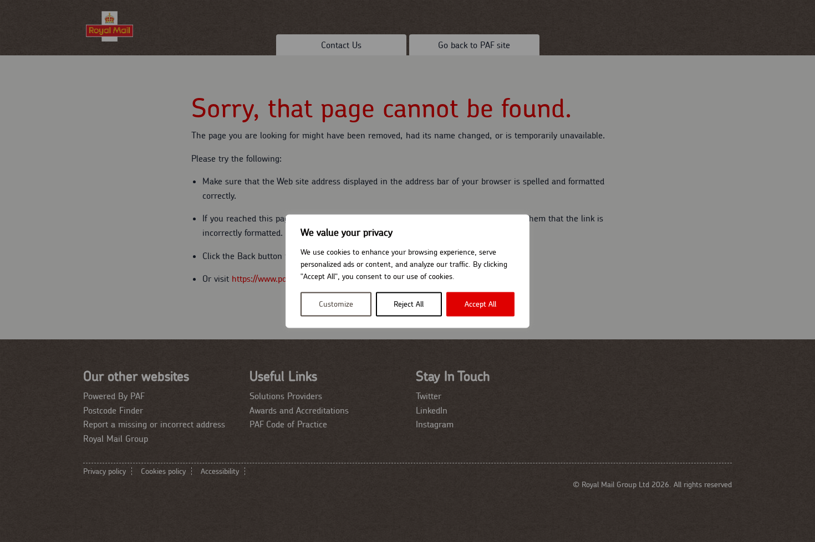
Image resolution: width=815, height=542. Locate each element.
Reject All (409, 304)
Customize (336, 304)
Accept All (480, 304)
